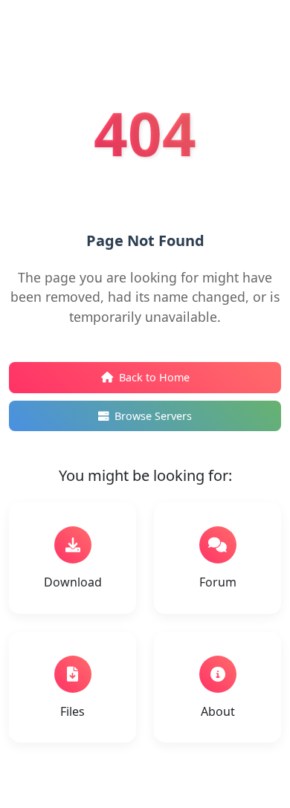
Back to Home (154, 377)
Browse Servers (153, 416)
